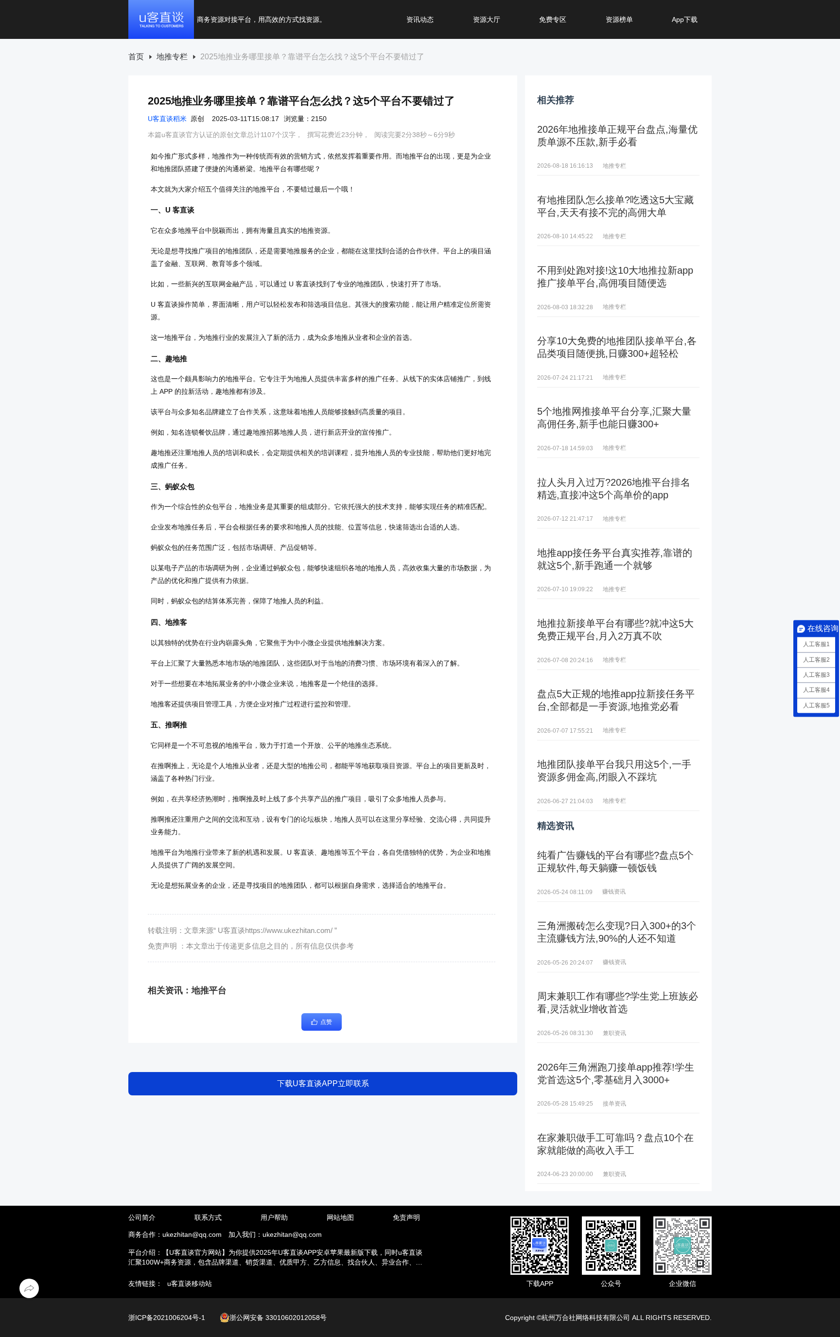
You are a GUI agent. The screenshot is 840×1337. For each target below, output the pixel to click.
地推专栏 (172, 57)
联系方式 (208, 1217)
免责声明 (406, 1217)
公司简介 (142, 1217)
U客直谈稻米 (167, 119)
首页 (136, 57)
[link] (136, 57)
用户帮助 (274, 1217)
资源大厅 (486, 19)
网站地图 (340, 1217)
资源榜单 (619, 19)
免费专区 (552, 19)
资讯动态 (420, 19)
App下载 (685, 19)
